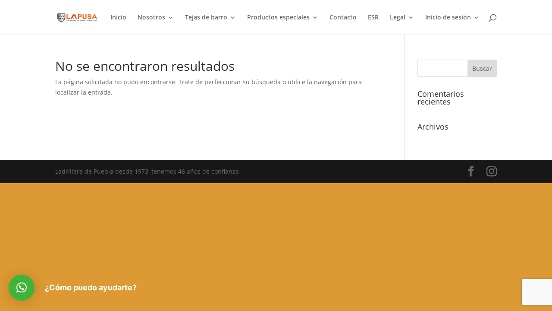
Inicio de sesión (448, 17)
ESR (373, 17)
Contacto (343, 17)
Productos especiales (278, 17)
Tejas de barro (206, 17)
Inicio (118, 17)
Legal (397, 17)
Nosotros (151, 17)
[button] (21, 288)
